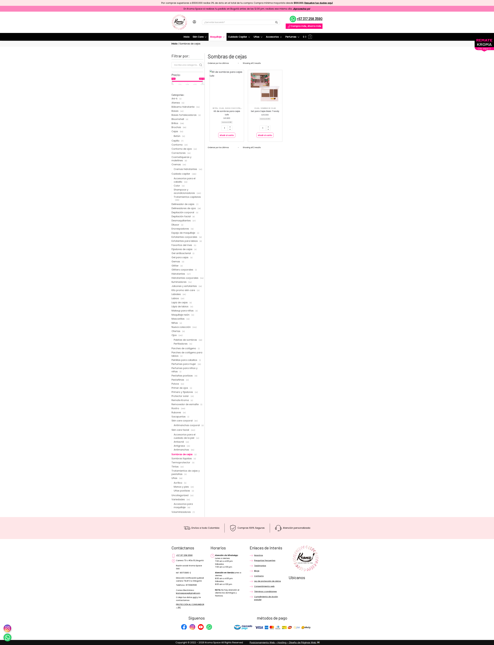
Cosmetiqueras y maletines (181, 158)
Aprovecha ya (302, 8)
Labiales (176, 294)
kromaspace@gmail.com (188, 593)
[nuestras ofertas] (484, 50)
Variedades (178, 499)
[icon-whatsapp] (7, 637)
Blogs (256, 570)
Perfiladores (181, 343)
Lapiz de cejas (180, 302)
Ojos (174, 335)
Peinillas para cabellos (184, 360)
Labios (175, 298)
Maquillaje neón (180, 314)
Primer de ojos (180, 388)
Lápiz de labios (180, 306)
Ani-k (174, 98)
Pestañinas (178, 379)
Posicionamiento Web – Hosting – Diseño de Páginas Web (283, 642)
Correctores (179, 153)
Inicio (174, 43)
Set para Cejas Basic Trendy (265, 111)
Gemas (176, 261)
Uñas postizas (182, 490)
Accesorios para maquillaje (183, 505)
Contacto (259, 576)
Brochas (176, 127)
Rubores (176, 412)
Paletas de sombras (185, 339)
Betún (215, 108)
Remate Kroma (180, 400)
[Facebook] (184, 627)
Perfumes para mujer (184, 364)
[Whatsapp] (209, 627)
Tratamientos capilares (187, 197)
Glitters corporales (182, 269)
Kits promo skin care (183, 290)
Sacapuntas (179, 416)
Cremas (176, 164)
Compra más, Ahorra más (306, 26)
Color (177, 185)
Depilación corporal (183, 212)
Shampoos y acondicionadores (184, 191)
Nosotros (258, 555)
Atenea (176, 102)
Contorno (177, 144)
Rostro (175, 408)
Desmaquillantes (181, 220)
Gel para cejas (180, 257)
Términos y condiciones (265, 591)
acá (195, 597)
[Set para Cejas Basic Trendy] (265, 87)
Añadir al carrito (227, 135)
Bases (175, 111)
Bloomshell (178, 119)
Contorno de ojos (182, 148)
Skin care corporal (182, 420)
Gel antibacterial (181, 253)
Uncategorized (180, 495)
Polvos (175, 383)
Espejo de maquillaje (183, 232)
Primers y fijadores (182, 392)
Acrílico (178, 482)
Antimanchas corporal (187, 425)
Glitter (175, 265)
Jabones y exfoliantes (184, 286)
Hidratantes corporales (185, 278)
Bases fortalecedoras (184, 115)
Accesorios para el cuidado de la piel (184, 436)
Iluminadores (179, 282)
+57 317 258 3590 (309, 18)
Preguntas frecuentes (264, 560)
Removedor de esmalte (185, 404)
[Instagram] (192, 627)
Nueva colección (232, 108)
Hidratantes (178, 273)
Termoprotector (181, 462)
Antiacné (179, 441)
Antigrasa (179, 445)
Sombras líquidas (182, 458)
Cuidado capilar (181, 173)
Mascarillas (178, 318)
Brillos (175, 123)
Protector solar (180, 396)
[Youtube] (201, 627)
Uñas (174, 478)
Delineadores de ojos (184, 208)
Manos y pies (181, 486)
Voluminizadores (181, 512)
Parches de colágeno (184, 348)
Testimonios (260, 565)
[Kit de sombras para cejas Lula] (227, 87)
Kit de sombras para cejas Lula (227, 113)
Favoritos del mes (182, 245)
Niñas (175, 323)
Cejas (221, 108)
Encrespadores (180, 228)
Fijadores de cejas (182, 249)
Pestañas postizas (182, 375)
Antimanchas (181, 449)
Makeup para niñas (183, 310)
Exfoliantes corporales (184, 237)
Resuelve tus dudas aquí (318, 3)
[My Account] (194, 22)
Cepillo (175, 140)
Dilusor (175, 224)
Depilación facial (181, 216)
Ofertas (176, 331)
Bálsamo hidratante (183, 106)
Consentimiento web (264, 586)
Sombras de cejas (268, 108)
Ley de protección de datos (267, 581)
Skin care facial (180, 430)
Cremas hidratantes (185, 169)
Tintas (175, 466)
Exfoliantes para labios (185, 241)
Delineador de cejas (183, 204)
